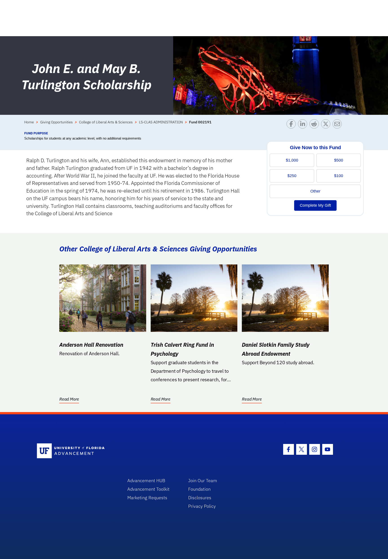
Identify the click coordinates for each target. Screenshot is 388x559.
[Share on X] (327, 125)
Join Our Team (202, 480)
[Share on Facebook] (292, 125)
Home (29, 122)
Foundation (199, 489)
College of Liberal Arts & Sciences (106, 122)
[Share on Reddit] (315, 125)
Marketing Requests (147, 498)
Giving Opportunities (56, 122)
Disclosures (199, 498)
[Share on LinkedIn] (303, 125)
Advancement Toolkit (148, 489)
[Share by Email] (338, 125)
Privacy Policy (202, 506)
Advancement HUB (146, 480)
